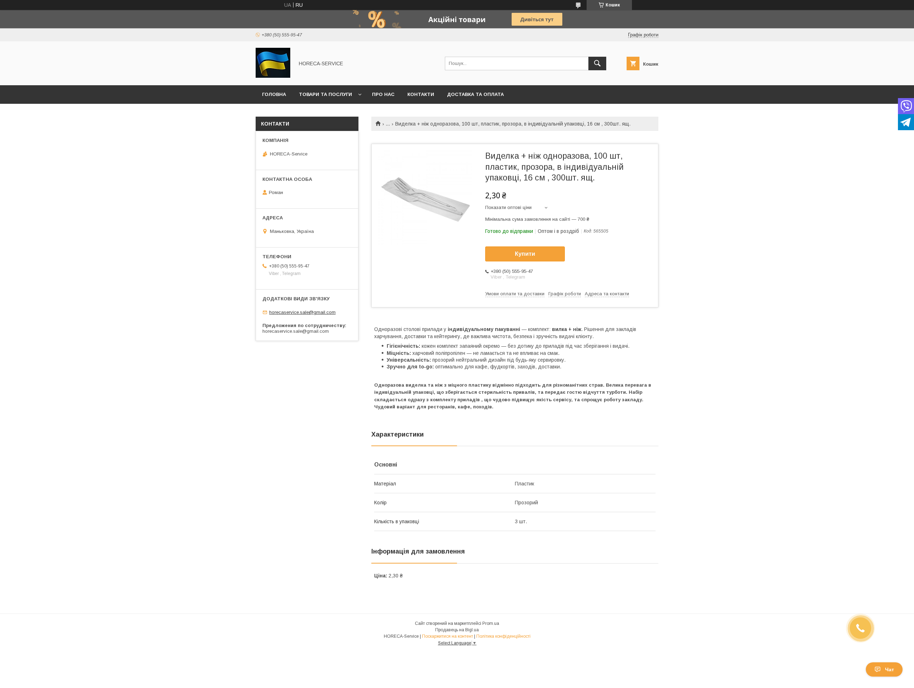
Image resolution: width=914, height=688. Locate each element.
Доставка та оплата (475, 94)
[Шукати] (597, 63)
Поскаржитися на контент (447, 636)
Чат (889, 669)
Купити (525, 254)
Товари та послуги (325, 94)
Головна (274, 94)
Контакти (420, 94)
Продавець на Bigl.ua (457, 629)
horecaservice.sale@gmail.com (302, 312)
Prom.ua (490, 623)
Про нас (383, 94)
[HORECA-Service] (273, 76)
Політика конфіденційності (503, 636)
